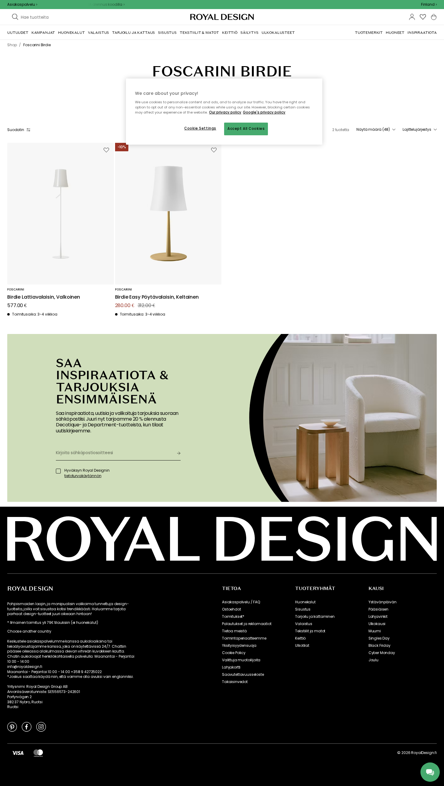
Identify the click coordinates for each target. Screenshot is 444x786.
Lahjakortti (231, 667)
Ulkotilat (302, 645)
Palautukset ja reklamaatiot (247, 624)
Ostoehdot (231, 609)
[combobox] (429, 4)
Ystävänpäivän (382, 602)
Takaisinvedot (235, 682)
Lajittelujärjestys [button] (417, 129)
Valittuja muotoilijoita (241, 660)
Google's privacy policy (264, 112)
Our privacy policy (225, 112)
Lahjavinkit (378, 616)
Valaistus (303, 624)
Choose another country (29, 631)
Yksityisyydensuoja (239, 645)
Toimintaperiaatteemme (244, 638)
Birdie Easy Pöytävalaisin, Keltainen (157, 297)
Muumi (374, 631)
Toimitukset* (233, 616)
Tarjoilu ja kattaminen (314, 616)
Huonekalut (305, 602)
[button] (429, 4)
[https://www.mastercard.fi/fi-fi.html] (38, 753)
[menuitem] (17, 32)
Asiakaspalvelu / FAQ (241, 602)
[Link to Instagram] (41, 726)
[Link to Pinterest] (12, 726)
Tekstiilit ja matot (310, 631)
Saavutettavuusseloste (243, 674)
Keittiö (300, 638)
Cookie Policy (234, 653)
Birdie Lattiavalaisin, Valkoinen (43, 297)
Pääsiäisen (378, 609)
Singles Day (379, 638)
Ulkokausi (377, 624)
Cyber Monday (381, 653)
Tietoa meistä (234, 631)
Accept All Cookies (246, 128)
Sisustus (302, 609)
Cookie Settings (200, 128)
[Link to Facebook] (26, 726)
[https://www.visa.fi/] (18, 753)
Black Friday (379, 645)
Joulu (373, 660)
